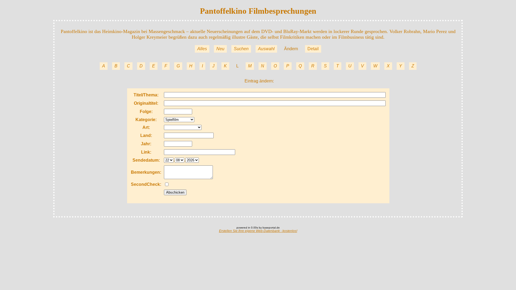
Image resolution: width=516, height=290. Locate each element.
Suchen (241, 48)
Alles (202, 48)
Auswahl (266, 48)
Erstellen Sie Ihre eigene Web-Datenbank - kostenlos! (258, 231)
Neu (220, 48)
